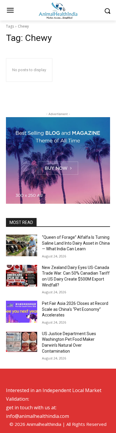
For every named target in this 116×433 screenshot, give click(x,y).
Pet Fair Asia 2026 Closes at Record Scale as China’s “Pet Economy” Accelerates (75, 309)
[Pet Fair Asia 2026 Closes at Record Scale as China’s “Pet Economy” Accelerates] (21, 312)
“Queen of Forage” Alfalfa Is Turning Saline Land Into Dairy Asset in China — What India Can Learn (76, 243)
